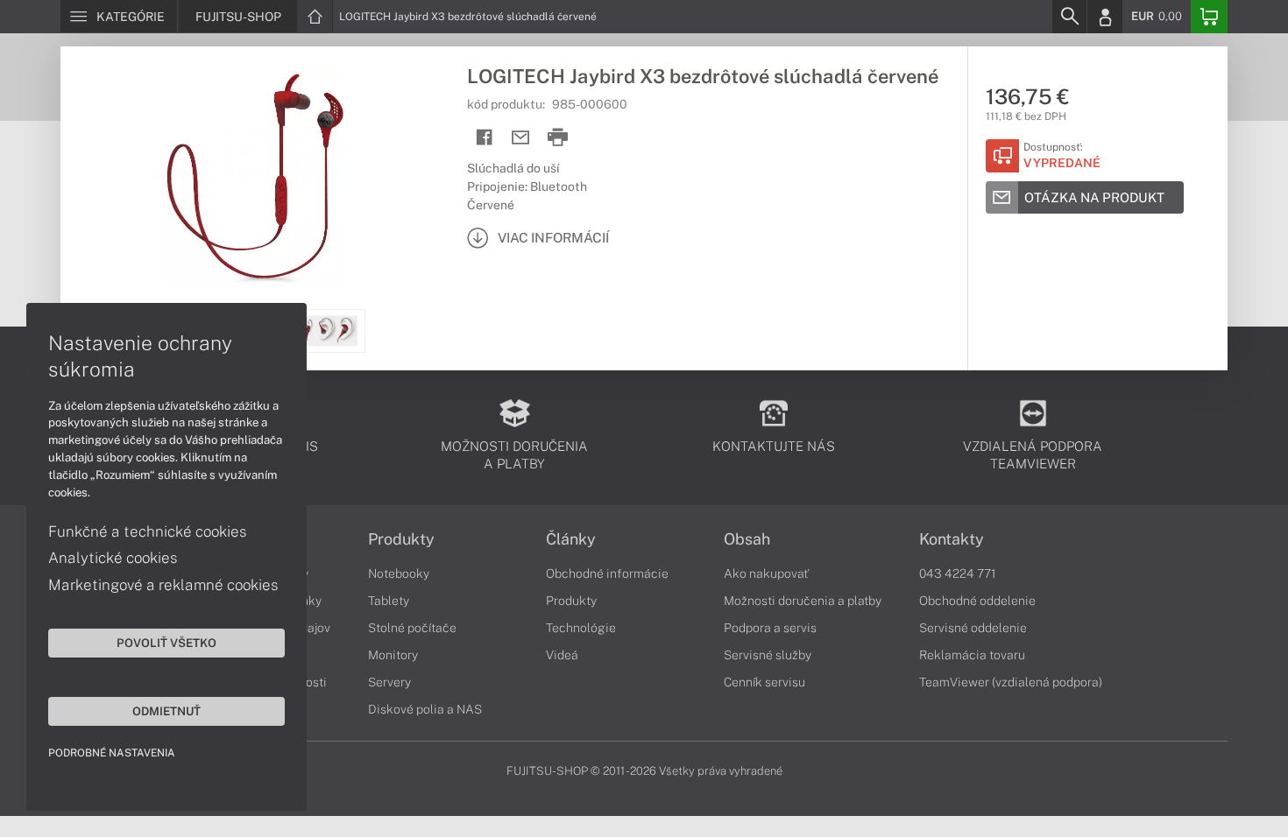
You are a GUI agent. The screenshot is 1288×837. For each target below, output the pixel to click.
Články (571, 539)
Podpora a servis (770, 628)
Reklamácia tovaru (972, 655)
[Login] (1104, 16)
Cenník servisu (764, 682)
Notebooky (398, 573)
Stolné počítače (412, 628)
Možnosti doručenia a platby (802, 601)
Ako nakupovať (766, 573)
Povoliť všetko (166, 643)
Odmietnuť (166, 711)
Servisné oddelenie (973, 628)
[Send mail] (521, 138)
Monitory (393, 655)
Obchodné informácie (607, 573)
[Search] (1068, 16)
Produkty (401, 539)
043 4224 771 (957, 573)
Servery (389, 682)
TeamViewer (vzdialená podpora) (1010, 682)
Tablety (388, 601)
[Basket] (1209, 16)
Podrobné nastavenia (111, 753)
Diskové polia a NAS (425, 709)
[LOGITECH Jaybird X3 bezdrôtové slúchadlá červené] (254, 177)
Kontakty (951, 539)
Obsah (747, 539)
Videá (562, 655)
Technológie (581, 628)
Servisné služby (767, 655)
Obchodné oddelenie (977, 601)
